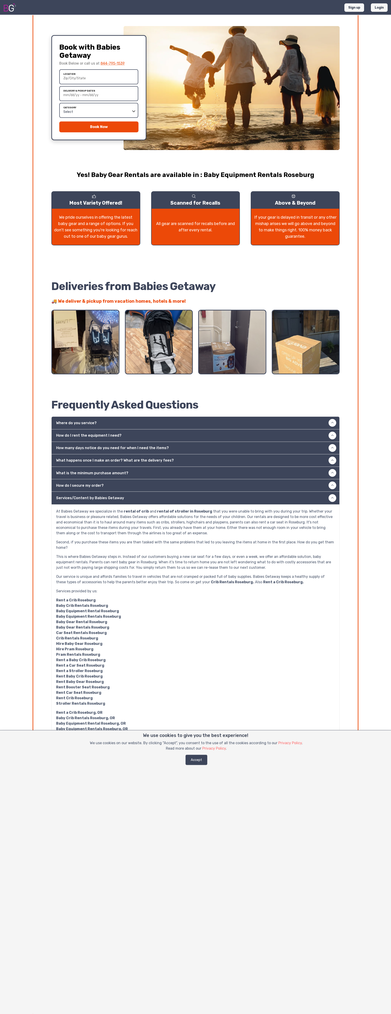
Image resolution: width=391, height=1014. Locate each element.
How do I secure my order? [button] (80, 485)
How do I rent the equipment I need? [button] (89, 435)
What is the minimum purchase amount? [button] (92, 473)
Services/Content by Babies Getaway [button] (90, 498)
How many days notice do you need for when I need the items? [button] (112, 448)
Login (379, 8)
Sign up (354, 8)
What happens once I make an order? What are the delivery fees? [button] (115, 460)
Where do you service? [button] (76, 423)
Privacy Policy (290, 743)
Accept (196, 760)
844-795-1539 (112, 63)
